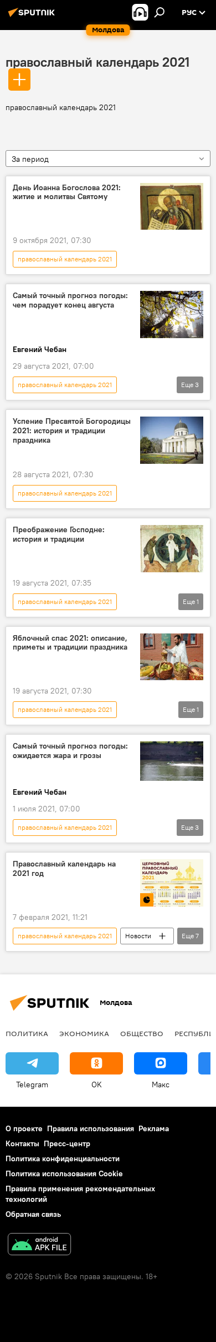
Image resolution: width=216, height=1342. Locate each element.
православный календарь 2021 (97, 61)
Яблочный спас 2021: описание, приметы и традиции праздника (70, 642)
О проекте (24, 1128)
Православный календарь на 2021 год (64, 868)
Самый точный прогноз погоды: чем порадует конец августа (70, 300)
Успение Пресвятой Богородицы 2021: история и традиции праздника (72, 431)
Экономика (84, 1033)
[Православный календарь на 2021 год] (171, 883)
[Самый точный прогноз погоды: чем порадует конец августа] (171, 314)
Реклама (153, 1128)
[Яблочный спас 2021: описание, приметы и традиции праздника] (171, 657)
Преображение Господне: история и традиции (59, 534)
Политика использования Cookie (64, 1173)
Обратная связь (33, 1214)
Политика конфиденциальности (63, 1158)
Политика (27, 1033)
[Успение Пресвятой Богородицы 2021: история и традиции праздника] (171, 440)
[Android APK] (39, 1245)
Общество (141, 1033)
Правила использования (90, 1128)
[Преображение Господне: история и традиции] (171, 548)
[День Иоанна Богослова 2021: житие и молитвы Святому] (171, 206)
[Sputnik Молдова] (33, 17)
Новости (138, 936)
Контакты (22, 1143)
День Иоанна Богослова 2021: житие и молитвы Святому (67, 192)
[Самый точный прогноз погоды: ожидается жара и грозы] (171, 761)
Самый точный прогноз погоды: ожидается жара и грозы (70, 750)
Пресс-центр (67, 1143)
